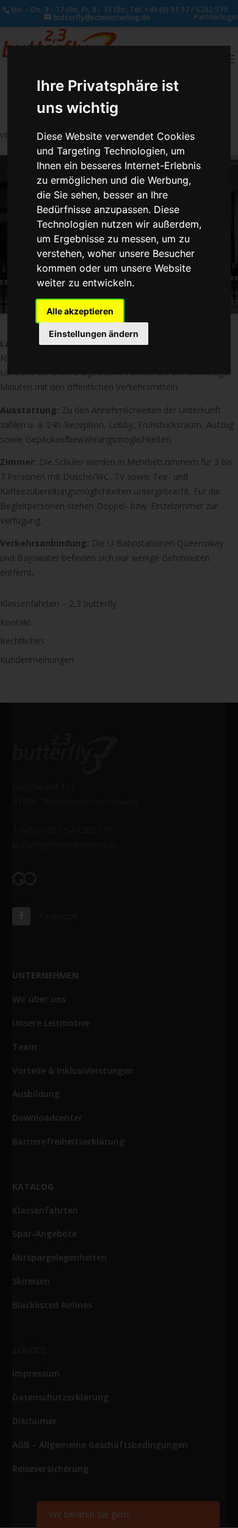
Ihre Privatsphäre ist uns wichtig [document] (108, 97)
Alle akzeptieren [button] (80, 311)
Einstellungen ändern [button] (94, 333)
